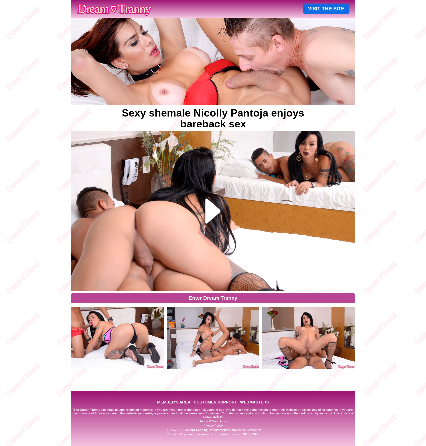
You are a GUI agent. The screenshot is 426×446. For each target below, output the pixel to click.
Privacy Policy (213, 425)
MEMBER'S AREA (174, 402)
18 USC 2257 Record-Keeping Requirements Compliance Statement (213, 430)
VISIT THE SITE (326, 9)
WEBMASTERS (254, 402)
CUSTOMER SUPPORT (215, 402)
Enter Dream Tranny (213, 298)
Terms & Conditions (213, 421)
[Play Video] (213, 211)
